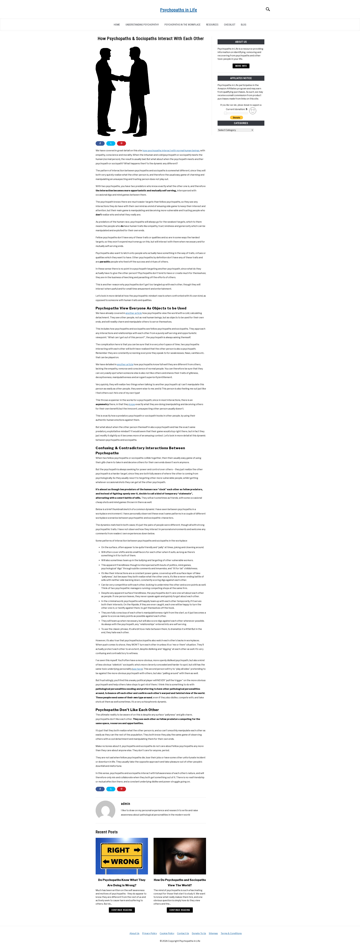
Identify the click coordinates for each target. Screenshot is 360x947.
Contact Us (183, 933)
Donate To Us (199, 933)
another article (134, 313)
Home (117, 24)
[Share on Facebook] (100, 143)
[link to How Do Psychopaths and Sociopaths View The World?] (180, 856)
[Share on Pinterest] (121, 143)
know (132, 404)
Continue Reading (122, 910)
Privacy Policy (149, 933)
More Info (241, 66)
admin (125, 804)
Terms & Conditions (231, 933)
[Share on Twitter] (110, 143)
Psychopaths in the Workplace (183, 24)
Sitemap (213, 933)
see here (137, 669)
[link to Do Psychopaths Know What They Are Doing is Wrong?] (122, 856)
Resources (212, 24)
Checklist (229, 24)
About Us (134, 933)
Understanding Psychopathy (142, 24)
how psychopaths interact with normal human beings (170, 150)
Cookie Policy (167, 933)
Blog (243, 24)
